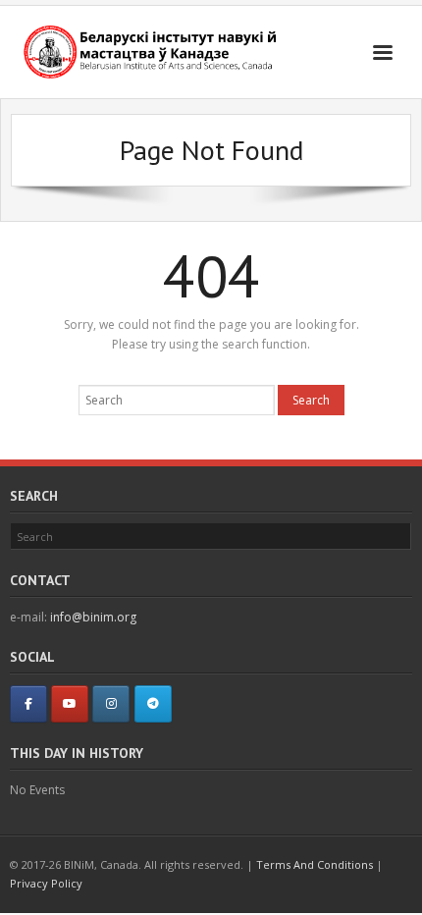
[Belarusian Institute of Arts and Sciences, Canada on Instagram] (111, 704)
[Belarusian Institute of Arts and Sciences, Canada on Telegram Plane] (153, 704)
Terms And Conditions (314, 864)
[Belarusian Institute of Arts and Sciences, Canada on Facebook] (28, 704)
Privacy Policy (46, 883)
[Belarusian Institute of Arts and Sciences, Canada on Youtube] (69, 704)
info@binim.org (93, 617)
